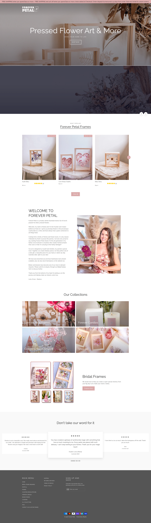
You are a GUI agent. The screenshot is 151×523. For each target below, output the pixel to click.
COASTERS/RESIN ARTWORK (29, 492)
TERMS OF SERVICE (49, 483)
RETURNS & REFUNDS (49, 480)
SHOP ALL (24, 487)
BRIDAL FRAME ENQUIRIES (28, 484)
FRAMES (24, 489)
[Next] (146, 114)
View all (75, 194)
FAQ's (23, 504)
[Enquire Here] (52, 382)
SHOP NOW (75, 42)
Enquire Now (28, 94)
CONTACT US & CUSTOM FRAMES (30, 507)
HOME (23, 482)
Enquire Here (88, 388)
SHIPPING (46, 478)
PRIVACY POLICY (48, 485)
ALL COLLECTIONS (26, 502)
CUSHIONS (24, 499)
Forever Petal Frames (75, 127)
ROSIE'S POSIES (26, 497)
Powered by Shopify (81, 516)
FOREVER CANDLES (27, 494)
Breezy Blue (15, 511)
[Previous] (141, 114)
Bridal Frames (61, 267)
